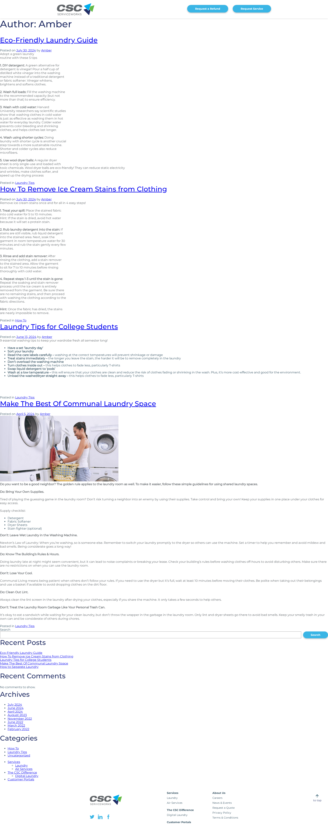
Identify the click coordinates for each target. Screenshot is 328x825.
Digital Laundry (26, 776)
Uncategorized (19, 755)
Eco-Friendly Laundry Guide (49, 40)
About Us (218, 793)
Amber (46, 50)
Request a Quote (223, 807)
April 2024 (15, 711)
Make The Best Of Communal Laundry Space (78, 403)
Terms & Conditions (225, 817)
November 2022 (20, 718)
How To (20, 320)
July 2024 (15, 704)
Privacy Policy (221, 812)
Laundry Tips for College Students (59, 326)
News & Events (222, 803)
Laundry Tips (25, 183)
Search (5, 629)
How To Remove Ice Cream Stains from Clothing (83, 189)
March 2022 (16, 725)
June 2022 (15, 722)
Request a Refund (207, 8)
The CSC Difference (22, 772)
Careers (217, 798)
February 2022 (18, 729)
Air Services (23, 769)
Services (14, 762)
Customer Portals (21, 779)
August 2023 (17, 715)
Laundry (21, 765)
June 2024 (16, 708)
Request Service (252, 8)
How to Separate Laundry (19, 667)
